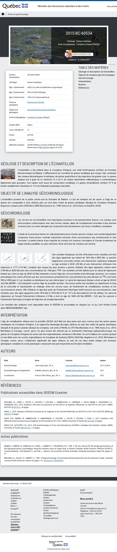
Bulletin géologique (51, 490)
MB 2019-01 (26, 428)
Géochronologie (85, 78)
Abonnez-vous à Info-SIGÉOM (16, 527)
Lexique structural (50, 508)
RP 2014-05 (89, 421)
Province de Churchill (35, 102)
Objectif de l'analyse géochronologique (96, 75)
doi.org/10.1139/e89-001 (54, 461)
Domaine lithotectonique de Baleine (41, 110)
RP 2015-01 (16, 407)
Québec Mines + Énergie (14, 506)
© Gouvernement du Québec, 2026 (58, 549)
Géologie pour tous (50, 518)
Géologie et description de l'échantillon (96, 71)
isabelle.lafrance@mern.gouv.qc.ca (79, 371)
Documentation (86, 493)
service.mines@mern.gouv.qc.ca (93, 509)
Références (83, 88)
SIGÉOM (14, 490)
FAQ (81, 490)
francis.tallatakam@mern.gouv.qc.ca (80, 376)
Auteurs (82, 84)
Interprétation (84, 81)
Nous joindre (112, 6)
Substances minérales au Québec (16, 498)
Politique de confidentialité (51, 536)
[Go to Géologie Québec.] (2, 14)
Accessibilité (70, 536)
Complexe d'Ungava (35, 117)
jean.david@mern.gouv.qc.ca (77, 366)
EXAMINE (14, 493)
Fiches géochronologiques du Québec (51, 513)
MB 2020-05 (44, 148)
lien (96, 304)
